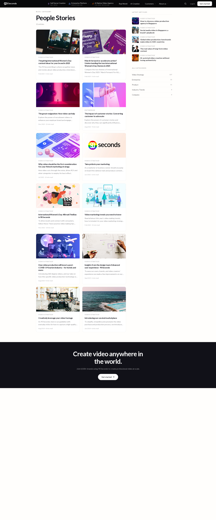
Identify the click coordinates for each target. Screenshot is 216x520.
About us (162, 4)
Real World (123, 4)
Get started (205, 4)
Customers (149, 4)
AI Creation (135, 4)
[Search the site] (185, 4)
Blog (38, 12)
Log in (192, 4)
